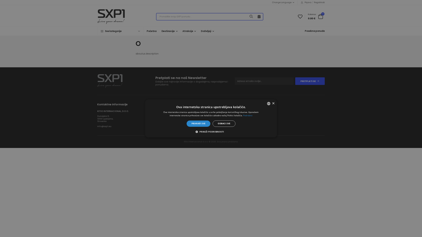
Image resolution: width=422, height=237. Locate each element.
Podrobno (247, 115)
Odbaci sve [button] (224, 123)
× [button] (273, 103)
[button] (211, 131)
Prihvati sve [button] (199, 123)
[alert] (211, 118)
